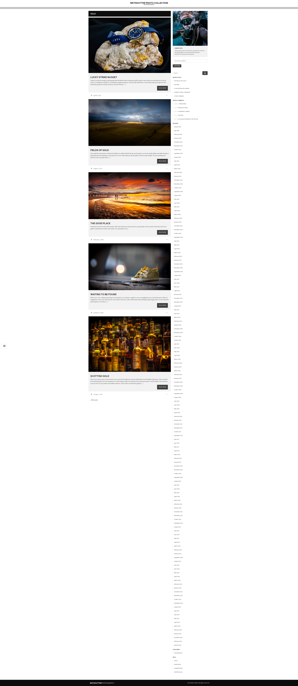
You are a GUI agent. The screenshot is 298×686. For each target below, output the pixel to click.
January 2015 (177, 553)
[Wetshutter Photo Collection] (106, 683)
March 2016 (177, 500)
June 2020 (177, 347)
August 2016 (177, 481)
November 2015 (178, 515)
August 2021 (177, 306)
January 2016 (177, 508)
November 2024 (178, 184)
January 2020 (177, 367)
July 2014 (176, 565)
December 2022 (178, 264)
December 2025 (178, 142)
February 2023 (178, 256)
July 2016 (176, 485)
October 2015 (177, 519)
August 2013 (177, 607)
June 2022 (177, 283)
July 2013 (176, 610)
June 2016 (177, 489)
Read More (162, 88)
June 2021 (177, 313)
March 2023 (177, 252)
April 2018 (177, 412)
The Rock (180, 115)
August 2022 (177, 275)
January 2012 (177, 645)
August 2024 (177, 195)
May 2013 (176, 618)
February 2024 (178, 218)
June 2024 (177, 203)
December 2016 (178, 466)
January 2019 (177, 378)
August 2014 (177, 561)
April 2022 (177, 290)
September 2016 (178, 477)
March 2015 (177, 546)
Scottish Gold (99, 376)
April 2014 (177, 576)
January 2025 (177, 176)
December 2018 (178, 382)
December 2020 (178, 328)
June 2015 (177, 534)
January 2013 (177, 633)
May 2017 (176, 447)
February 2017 (178, 458)
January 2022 (177, 294)
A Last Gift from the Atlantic (181, 88)
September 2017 (178, 435)
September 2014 (178, 557)
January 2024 (177, 222)
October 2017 (177, 431)
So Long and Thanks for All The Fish (188, 119)
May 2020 (176, 351)
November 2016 (178, 469)
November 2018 (178, 386)
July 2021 (176, 309)
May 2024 (176, 206)
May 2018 (176, 408)
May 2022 (176, 286)
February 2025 (178, 172)
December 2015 (178, 511)
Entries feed (177, 664)
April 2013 (177, 622)
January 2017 (177, 462)
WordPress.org (178, 672)
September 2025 (178, 153)
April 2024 (177, 210)
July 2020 (176, 344)
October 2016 (177, 473)
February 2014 (178, 584)
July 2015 (176, 530)
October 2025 (177, 149)
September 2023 (178, 237)
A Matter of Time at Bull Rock (182, 92)
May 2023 (176, 245)
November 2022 (178, 267)
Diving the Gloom (183, 107)
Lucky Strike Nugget (103, 77)
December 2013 (178, 591)
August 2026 (177, 126)
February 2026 (178, 134)
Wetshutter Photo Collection (149, 3)
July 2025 (176, 161)
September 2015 (178, 523)
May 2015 (176, 538)
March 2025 (177, 168)
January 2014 (177, 588)
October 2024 (177, 187)
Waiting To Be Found (103, 294)
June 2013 (177, 614)
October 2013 (177, 599)
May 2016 (176, 492)
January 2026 (177, 138)
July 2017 (176, 439)
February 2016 (178, 504)
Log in (176, 660)
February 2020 (178, 363)
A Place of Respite (179, 96)
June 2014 (177, 569)
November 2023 (178, 229)
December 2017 (178, 424)
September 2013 (178, 603)
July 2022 (176, 279)
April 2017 (177, 450)
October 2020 (177, 336)
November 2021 (178, 302)
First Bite (176, 84)
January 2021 (177, 325)
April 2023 (177, 248)
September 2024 (178, 191)
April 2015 (177, 542)
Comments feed (178, 668)
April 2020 (177, 355)
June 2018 (177, 405)
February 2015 (178, 550)
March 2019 (177, 370)
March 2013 (177, 626)
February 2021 (178, 321)
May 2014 (176, 572)
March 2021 (177, 317)
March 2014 (177, 580)
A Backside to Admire (184, 111)
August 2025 (177, 157)
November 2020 (178, 332)
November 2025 (178, 145)
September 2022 (178, 271)
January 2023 (177, 260)
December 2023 (178, 225)
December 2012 (178, 637)
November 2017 (178, 428)
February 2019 (178, 374)
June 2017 (177, 443)
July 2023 (176, 241)
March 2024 (177, 214)
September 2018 (178, 393)
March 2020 (177, 359)
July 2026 (176, 130)
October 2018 (177, 389)
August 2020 (177, 340)
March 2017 (177, 454)
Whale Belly (182, 103)
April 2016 (177, 496)
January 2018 (177, 420)
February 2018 (178, 416)
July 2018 (176, 401)
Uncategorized (178, 653)
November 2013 (178, 595)
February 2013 (178, 630)
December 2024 (178, 180)
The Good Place (100, 223)
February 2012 (178, 641)
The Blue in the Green (180, 80)
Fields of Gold (99, 150)
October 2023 (177, 233)
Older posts (93, 400)
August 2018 (177, 397)
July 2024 (176, 199)
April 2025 (177, 164)
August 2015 (177, 527)
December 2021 (178, 298)
